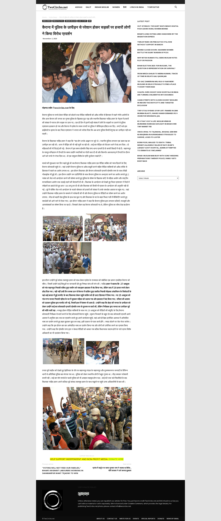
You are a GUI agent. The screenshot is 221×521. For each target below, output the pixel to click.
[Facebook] (160, 2)
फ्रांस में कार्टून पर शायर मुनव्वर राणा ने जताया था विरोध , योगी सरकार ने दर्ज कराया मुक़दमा (112, 469)
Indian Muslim (101, 2)
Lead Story (82, 21)
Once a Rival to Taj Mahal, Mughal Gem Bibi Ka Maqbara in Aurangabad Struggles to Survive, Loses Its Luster (157, 134)
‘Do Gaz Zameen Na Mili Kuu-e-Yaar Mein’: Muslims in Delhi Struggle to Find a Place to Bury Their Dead (156, 84)
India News (53, 17)
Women (113, 2)
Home (44, 17)
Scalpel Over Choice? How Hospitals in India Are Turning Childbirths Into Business (157, 93)
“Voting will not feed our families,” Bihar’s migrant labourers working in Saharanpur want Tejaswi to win (62, 470)
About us (100, 519)
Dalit (89, 2)
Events (136, 519)
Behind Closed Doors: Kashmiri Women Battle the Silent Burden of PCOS (155, 51)
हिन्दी (122, 2)
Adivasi (80, 2)
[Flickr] (164, 2)
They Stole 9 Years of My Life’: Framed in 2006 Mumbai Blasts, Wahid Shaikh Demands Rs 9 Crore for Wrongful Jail (157, 113)
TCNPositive (148, 2)
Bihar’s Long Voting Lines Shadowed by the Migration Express (157, 35)
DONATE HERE (116, 459)
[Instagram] (168, 2)
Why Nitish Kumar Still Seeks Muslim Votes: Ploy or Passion (157, 59)
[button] (176, 7)
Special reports (148, 519)
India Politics (58, 21)
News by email (173, 519)
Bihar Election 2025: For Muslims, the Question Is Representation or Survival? (156, 66)
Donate (161, 519)
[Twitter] (173, 2)
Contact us (112, 519)
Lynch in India (133, 2)
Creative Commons (135, 503)
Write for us (124, 519)
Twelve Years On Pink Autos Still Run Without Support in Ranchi (154, 43)
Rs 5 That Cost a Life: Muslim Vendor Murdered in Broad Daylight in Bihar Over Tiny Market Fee (156, 124)
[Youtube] (177, 2)
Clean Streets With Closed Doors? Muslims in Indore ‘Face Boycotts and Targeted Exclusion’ (157, 102)
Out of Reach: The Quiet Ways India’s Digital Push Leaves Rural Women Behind (157, 27)
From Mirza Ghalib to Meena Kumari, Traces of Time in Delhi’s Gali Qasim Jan (157, 74)
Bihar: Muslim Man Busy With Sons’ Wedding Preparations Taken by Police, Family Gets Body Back (157, 158)
